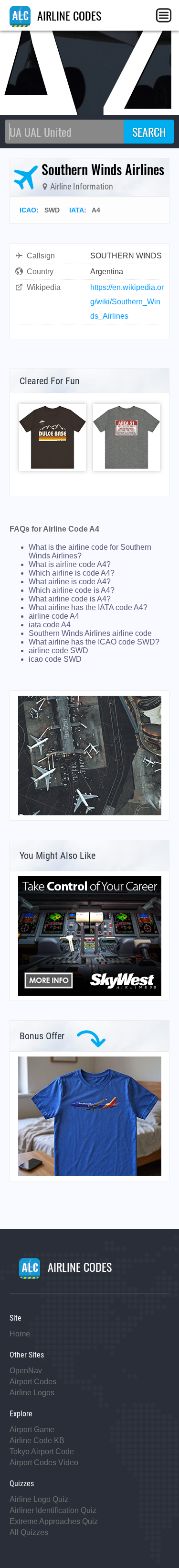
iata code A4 (50, 625)
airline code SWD (58, 650)
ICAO (28, 210)
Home (20, 1334)
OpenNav (26, 1371)
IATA (76, 210)
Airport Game (32, 1429)
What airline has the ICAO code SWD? (94, 642)
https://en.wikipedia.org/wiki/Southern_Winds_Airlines (127, 301)
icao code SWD (55, 659)
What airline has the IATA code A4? (88, 607)
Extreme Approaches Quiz (54, 1521)
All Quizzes (29, 1532)
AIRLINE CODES (67, 15)
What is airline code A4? (70, 564)
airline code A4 (54, 616)
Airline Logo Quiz (39, 1499)
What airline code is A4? (70, 599)
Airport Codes (33, 1382)
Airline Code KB (37, 1440)
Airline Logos (32, 1393)
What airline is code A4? (70, 582)
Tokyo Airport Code (42, 1451)
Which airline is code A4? (72, 573)
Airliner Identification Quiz (53, 1510)
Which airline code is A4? (72, 590)
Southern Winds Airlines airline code (90, 633)
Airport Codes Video (44, 1462)
